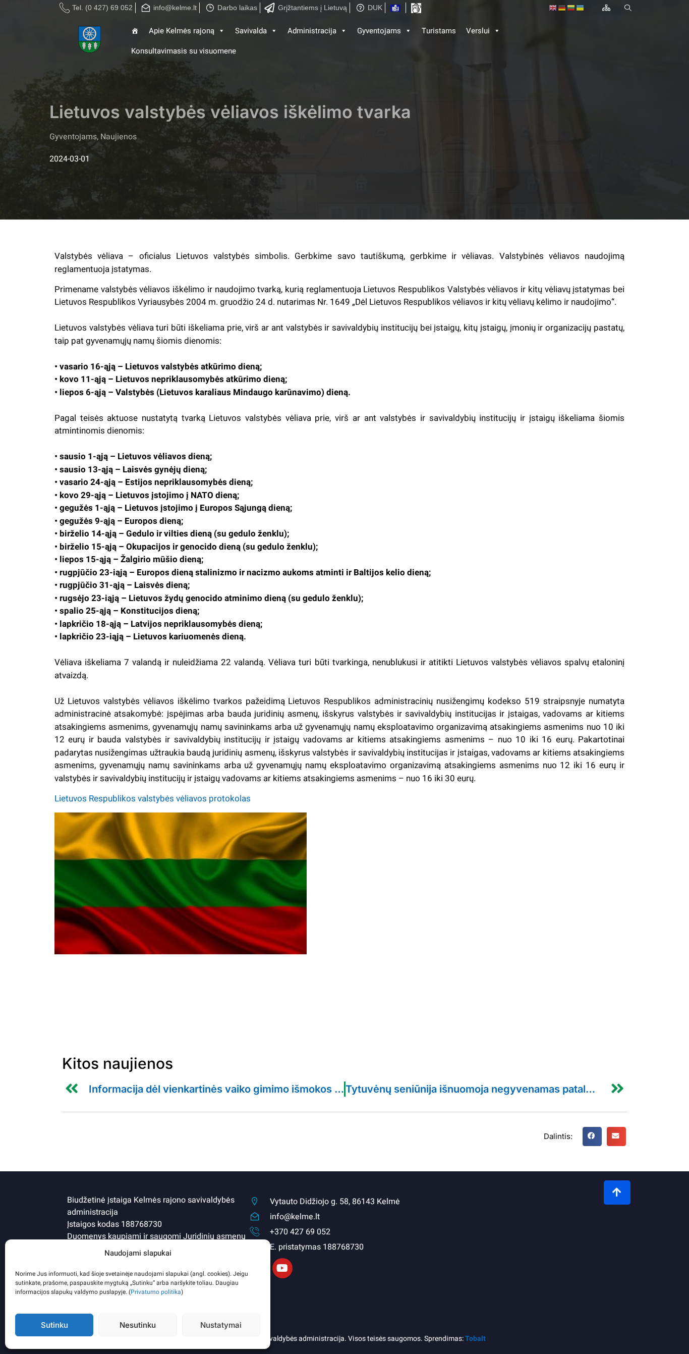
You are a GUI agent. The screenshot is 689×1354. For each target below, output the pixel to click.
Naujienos (118, 137)
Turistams (439, 30)
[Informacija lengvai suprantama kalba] (395, 8)
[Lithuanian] (571, 8)
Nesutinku (138, 1325)
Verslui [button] (478, 30)
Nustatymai (221, 1325)
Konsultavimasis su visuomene (183, 51)
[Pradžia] (90, 41)
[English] (553, 8)
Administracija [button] (312, 30)
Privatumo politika (156, 1291)
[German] (562, 8)
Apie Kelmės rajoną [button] (181, 30)
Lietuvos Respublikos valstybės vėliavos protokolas (152, 798)
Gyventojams (379, 30)
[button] (592, 1136)
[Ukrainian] (580, 8)
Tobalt (475, 1338)
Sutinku (54, 1325)
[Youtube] (282, 1268)
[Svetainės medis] (606, 7)
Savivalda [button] (251, 30)
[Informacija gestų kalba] (416, 8)
